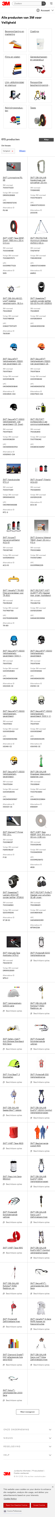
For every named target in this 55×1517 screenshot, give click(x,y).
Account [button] (45, 11)
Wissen (22, 151)
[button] (12, 1511)
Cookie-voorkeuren (21, 1473)
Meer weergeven (27, 1412)
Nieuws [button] (8, 1438)
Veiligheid (6, 151)
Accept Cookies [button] (39, 1505)
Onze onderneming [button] (16, 1430)
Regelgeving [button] (12, 1447)
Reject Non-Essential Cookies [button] (16, 1505)
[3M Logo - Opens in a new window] (6, 3)
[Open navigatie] (51, 4)
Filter (46, 140)
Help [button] (6, 1455)
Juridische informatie (22, 1471)
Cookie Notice (10, 1499)
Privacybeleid (37, 1471)
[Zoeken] (44, 3)
